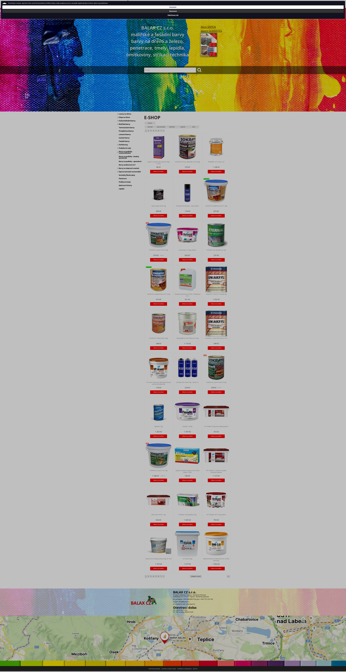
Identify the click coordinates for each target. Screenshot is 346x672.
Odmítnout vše (173, 15)
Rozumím (173, 7)
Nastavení (173, 11)
